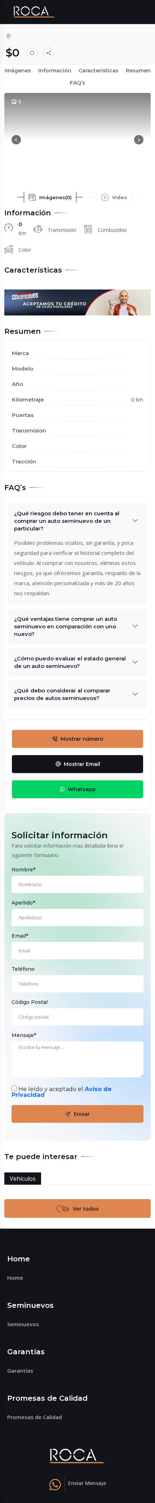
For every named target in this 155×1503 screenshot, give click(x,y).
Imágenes (18, 70)
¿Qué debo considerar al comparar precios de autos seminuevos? (62, 694)
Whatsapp (82, 789)
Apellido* (23, 902)
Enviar (82, 1113)
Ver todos (86, 1208)
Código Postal (30, 1002)
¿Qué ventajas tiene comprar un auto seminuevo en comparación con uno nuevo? (65, 626)
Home (15, 1277)
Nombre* (23, 869)
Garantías (20, 1370)
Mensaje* (24, 1035)
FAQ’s (77, 82)
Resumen (138, 70)
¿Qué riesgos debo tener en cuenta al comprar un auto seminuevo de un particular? (66, 521)
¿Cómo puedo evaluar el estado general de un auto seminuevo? (70, 662)
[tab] (50, 197)
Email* (20, 935)
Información (54, 70)
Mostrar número (82, 739)
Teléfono (23, 969)
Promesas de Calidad (34, 1417)
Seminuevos (23, 1324)
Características (99, 70)
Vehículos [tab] (23, 1179)
